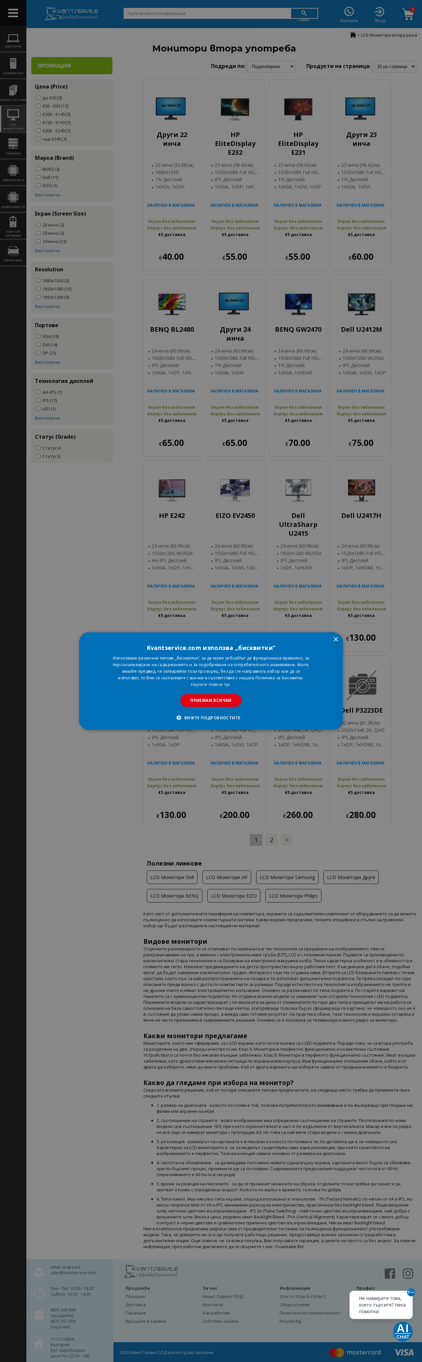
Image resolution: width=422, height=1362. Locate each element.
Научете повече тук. (211, 684)
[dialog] (211, 681)
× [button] (335, 639)
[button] (210, 717)
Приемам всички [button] (211, 700)
